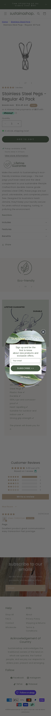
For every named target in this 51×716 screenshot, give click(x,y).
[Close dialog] (43, 332)
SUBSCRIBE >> (25, 368)
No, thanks (25, 377)
